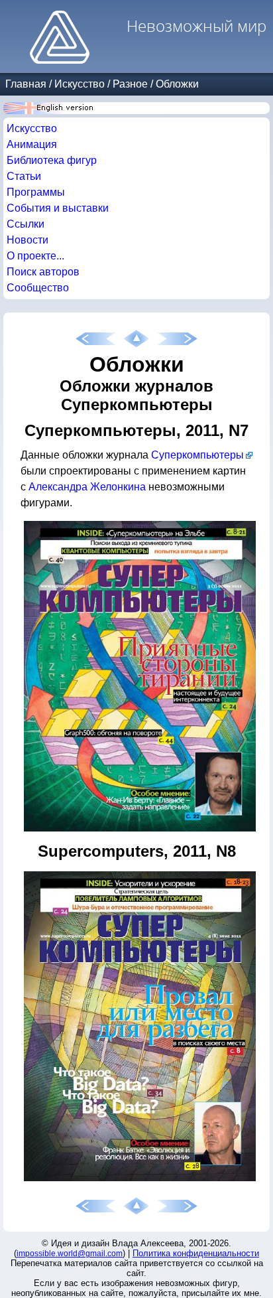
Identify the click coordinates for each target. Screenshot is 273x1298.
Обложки (177, 84)
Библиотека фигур (52, 160)
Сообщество (38, 287)
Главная (25, 84)
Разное (130, 84)
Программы (36, 192)
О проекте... (35, 255)
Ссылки (25, 224)
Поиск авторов (43, 271)
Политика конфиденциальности (196, 1253)
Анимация (32, 144)
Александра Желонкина (87, 486)
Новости (27, 240)
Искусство (79, 84)
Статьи (24, 176)
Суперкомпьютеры (197, 455)
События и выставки (58, 208)
